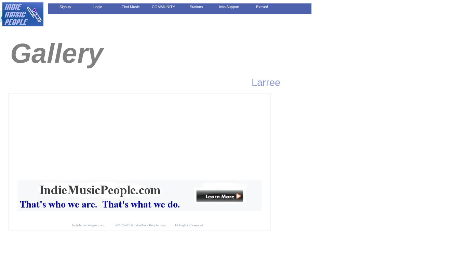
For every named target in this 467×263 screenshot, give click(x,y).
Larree (266, 82)
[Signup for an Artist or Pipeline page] (65, 7)
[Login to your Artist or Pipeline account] (97, 7)
